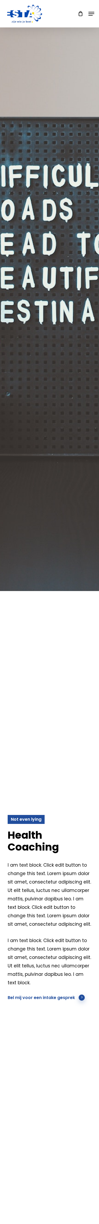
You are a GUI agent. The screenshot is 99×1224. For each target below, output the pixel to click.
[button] (91, 13)
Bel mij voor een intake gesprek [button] (41, 998)
